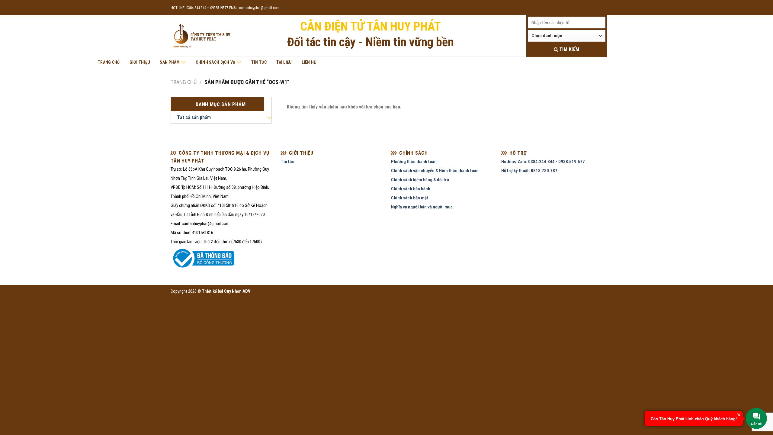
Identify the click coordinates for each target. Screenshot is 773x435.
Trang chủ (109, 62)
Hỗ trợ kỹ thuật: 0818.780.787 (529, 170)
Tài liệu (284, 62)
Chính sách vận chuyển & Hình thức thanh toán (435, 170)
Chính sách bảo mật (409, 198)
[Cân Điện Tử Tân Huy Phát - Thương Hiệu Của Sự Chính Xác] (201, 36)
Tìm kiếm (568, 49)
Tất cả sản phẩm (194, 117)
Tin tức (259, 62)
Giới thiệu (140, 62)
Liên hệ (309, 62)
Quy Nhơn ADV (237, 291)
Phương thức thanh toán (414, 161)
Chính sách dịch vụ (215, 62)
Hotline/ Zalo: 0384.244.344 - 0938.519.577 (543, 161)
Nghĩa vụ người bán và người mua (422, 207)
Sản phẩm (170, 62)
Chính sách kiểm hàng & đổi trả (420, 179)
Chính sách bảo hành (410, 189)
